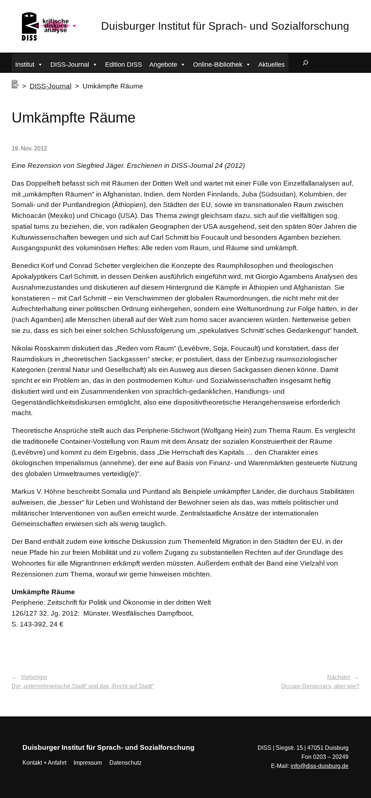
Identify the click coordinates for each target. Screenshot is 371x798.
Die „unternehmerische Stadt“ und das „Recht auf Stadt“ (83, 686)
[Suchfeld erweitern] (305, 63)
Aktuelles (271, 64)
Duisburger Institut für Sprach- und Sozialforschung (225, 26)
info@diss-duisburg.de (320, 766)
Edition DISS (123, 64)
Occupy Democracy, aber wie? (320, 686)
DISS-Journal (69, 64)
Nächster (338, 677)
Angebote (163, 64)
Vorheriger (34, 677)
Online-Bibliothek (217, 64)
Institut (24, 64)
